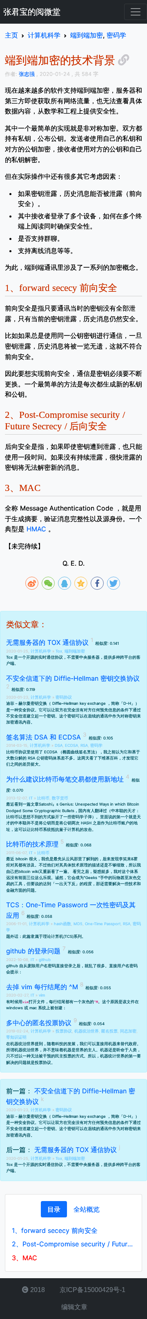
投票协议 (64, 1031)
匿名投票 (109, 1031)
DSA (58, 745)
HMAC (36, 529)
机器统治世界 (86, 1031)
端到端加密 (75, 651)
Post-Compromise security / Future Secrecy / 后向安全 (73, 1244)
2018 (37, 1289)
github (45, 959)
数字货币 (60, 798)
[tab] (54, 1209)
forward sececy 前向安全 (55, 1230)
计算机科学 (41, 651)
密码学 (96, 745)
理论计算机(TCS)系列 (62, 936)
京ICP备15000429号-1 (91, 1289)
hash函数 (62, 924)
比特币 (43, 798)
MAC (24, 1258)
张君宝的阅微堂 (31, 11)
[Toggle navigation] (135, 12)
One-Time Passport (102, 924)
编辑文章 (73, 1306)
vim (42, 995)
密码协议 (64, 697)
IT (31, 798)
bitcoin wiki (28, 871)
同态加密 (128, 1031)
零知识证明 (16, 1037)
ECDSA (71, 745)
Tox (59, 651)
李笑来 (125, 859)
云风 (70, 859)
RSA (84, 745)
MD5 (78, 924)
